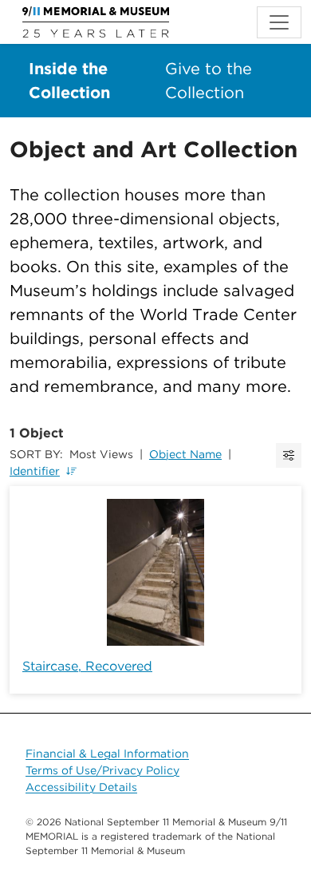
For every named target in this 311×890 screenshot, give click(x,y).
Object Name (185, 454)
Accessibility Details (81, 787)
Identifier (35, 471)
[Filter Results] (288, 455)
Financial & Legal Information (107, 753)
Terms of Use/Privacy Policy (102, 770)
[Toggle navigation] (279, 22)
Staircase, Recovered (87, 666)
